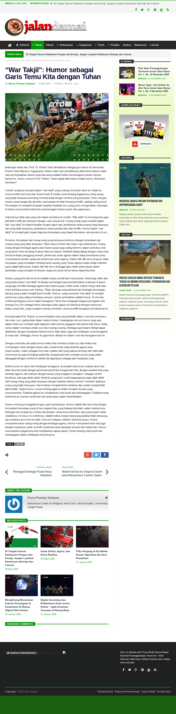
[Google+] (148, 10)
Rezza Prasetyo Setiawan (22, 83)
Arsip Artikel (148, 691)
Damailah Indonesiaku (23, 653)
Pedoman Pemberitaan (127, 691)
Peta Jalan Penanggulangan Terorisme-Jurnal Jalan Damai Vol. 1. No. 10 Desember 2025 (154, 71)
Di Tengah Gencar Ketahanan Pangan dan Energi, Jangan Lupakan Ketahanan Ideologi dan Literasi (106, 3)
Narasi (15, 60)
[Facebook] (136, 10)
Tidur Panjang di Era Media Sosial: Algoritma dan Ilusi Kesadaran (92, 555)
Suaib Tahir (125, 290)
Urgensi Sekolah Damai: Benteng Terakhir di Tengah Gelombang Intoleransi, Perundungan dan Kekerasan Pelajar (144, 281)
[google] (88, 455)
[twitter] (96, 455)
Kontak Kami (164, 691)
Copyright (10, 691)
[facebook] (105, 455)
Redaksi (142, 79)
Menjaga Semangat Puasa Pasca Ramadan (32, 471)
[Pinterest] (155, 10)
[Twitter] (142, 10)
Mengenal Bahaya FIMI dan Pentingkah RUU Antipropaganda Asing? (140, 203)
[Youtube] (161, 10)
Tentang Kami (104, 691)
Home (7, 60)
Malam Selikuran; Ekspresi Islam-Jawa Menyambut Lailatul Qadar (82, 471)
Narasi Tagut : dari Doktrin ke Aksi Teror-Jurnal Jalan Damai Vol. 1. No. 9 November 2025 (154, 88)
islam (19, 444)
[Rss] (167, 10)
